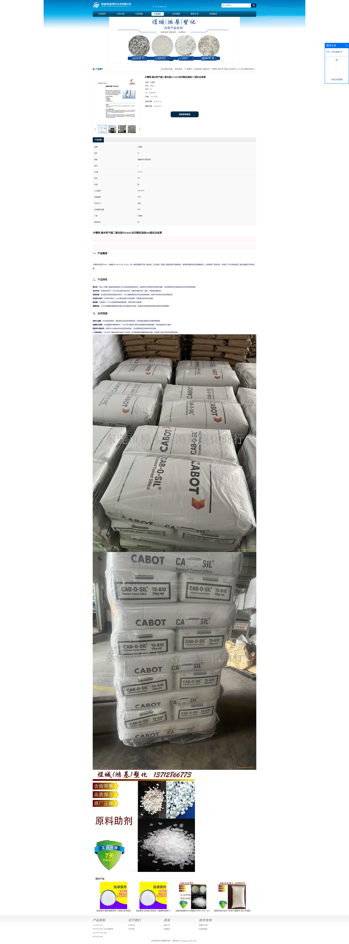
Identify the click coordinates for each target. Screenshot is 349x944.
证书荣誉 (176, 14)
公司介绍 (120, 14)
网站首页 (178, 69)
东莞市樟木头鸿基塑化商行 (161, 941)
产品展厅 (157, 14)
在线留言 (213, 14)
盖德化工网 (203, 925)
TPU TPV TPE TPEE (100, 933)
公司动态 (139, 14)
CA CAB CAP (97, 925)
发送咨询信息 (184, 114)
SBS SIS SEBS (98, 937)
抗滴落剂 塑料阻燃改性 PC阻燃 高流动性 (113, 911)
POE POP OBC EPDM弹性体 (103, 929)
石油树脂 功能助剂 (202, 69)
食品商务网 (203, 929)
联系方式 (194, 14)
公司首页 (102, 14)
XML (195, 941)
